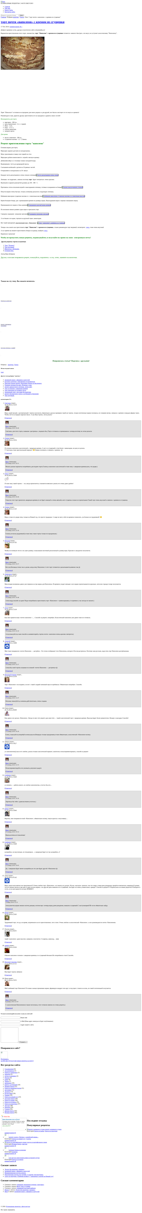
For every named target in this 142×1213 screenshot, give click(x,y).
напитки (7, 1074)
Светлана (8, 403)
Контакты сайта (10, 12)
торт (2, 372)
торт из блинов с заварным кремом (16, 388)
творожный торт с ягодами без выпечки (18, 392)
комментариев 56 (10, 1146)
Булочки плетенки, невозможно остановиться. (20, 381)
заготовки (8, 1090)
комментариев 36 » (16, 26)
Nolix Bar (7, 1116)
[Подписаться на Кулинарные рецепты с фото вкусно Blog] (4, 1058)
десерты (7, 1091)
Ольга (7, 473)
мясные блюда (9, 1111)
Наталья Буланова (10, 675)
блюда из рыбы (10, 1100)
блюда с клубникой (11, 1085)
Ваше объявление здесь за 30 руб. (11, 1119)
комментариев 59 (10, 1140)
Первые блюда (9, 1086)
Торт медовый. (9, 395)
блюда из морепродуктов (13, 1088)
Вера (7, 426)
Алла (6, 608)
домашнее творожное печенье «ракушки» (30, 1184)
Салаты (7, 1109)
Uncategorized (9, 1069)
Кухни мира (9, 1093)
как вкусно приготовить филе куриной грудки (24, 1158)
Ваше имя (24, 1017)
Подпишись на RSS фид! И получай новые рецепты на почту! (17, 1060)
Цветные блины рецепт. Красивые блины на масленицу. (23, 383)
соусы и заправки (10, 1076)
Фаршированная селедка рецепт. (15, 1173)
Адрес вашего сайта (27, 1025)
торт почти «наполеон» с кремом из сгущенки (32, 22)
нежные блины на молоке (17, 1150)
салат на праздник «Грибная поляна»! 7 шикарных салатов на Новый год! (29, 1176)
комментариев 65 (10, 1133)
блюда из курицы (10, 1102)
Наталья (7, 541)
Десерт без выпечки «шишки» (15, 1169)
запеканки (8, 1083)
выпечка (16, 17)
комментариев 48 (10, 1161)
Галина (7, 438)
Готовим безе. (9, 250)
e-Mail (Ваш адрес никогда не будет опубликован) (37, 1021)
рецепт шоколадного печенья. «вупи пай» (18, 387)
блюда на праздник (11, 1104)
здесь (87, 227)
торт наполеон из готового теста (15, 390)
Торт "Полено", (10, 245)
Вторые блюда (9, 1112)
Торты (22, 17)
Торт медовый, (9, 247)
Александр (8, 574)
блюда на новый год (11, 1097)
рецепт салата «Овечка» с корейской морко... (23, 1137)
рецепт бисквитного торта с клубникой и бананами (22, 394)
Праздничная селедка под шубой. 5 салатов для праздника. (24, 1174)
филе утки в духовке (23, 1186)
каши (6, 1079)
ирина (7, 808)
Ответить (8, 418)
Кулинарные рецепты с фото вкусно (18, 1206)
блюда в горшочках (11, 1072)
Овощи (7, 1095)
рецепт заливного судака (53, 1129)
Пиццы (7, 1078)
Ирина (7, 1190)
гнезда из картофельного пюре (37, 1142)
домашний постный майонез (26, 1188)
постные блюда (10, 1098)
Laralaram (8, 775)
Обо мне (7, 8)
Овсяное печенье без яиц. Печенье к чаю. (18, 385)
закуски (7, 1105)
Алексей (7, 641)
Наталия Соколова (11, 962)
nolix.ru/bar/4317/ (6, 1126)
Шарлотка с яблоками (12, 249)
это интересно (9, 1071)
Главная (7, 6)
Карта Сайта (9, 10)
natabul (7, 945)
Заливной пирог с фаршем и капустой (17, 380)
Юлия (7, 912)
